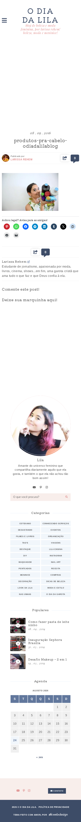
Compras (55, 575)
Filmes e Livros (25, 536)
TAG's (25, 543)
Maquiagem (25, 562)
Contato (58, 791)
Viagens (56, 543)
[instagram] (47, 487)
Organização (55, 536)
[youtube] (34, 487)
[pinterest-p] (41, 487)
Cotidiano (25, 523)
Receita (55, 568)
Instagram (56, 556)
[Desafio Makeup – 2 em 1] (40, 661)
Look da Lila (25, 588)
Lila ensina (55, 549)
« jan (39, 757)
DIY (25, 556)
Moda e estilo (55, 588)
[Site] (29, 261)
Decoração (25, 581)
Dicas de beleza (55, 581)
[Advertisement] (40, 83)
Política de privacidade (54, 807)
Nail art (56, 562)
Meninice (25, 575)
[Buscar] (67, 497)
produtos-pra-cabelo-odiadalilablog (40, 143)
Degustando (25, 530)
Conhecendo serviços (56, 523)
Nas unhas (25, 594)
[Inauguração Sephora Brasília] (40, 643)
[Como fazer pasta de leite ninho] (40, 625)
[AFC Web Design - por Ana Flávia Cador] (58, 814)
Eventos (56, 530)
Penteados (25, 568)
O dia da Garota (55, 594)
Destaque (25, 549)
